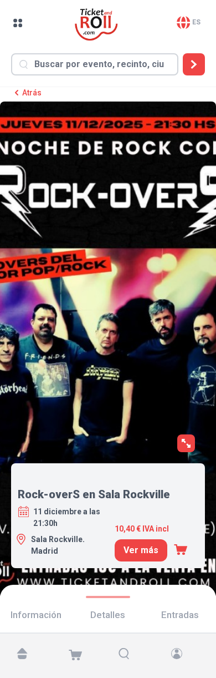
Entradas (180, 614)
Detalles (107, 614)
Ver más (141, 550)
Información (36, 614)
